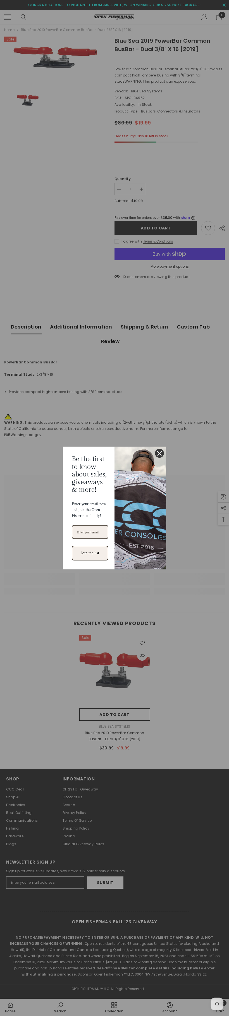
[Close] (159, 453)
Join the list (90, 552)
